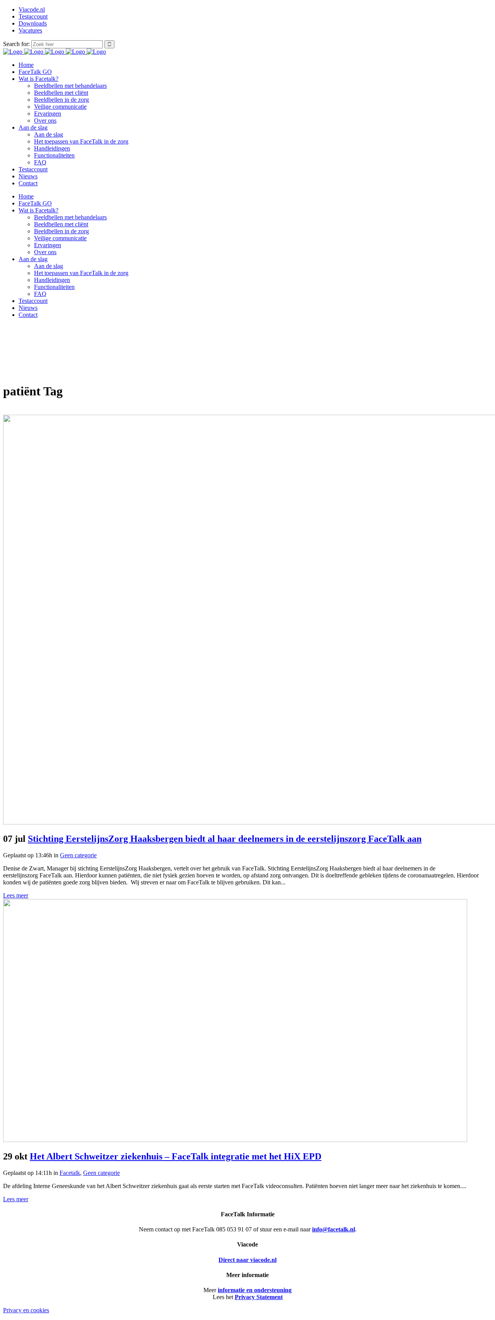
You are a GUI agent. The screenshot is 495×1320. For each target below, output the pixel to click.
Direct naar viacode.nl (247, 1260)
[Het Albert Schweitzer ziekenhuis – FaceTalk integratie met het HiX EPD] (235, 1140)
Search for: (16, 44)
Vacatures (30, 30)
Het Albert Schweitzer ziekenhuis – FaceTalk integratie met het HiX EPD (175, 1156)
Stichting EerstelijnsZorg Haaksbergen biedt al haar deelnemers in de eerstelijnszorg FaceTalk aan (225, 839)
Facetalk (70, 1173)
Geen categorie (78, 855)
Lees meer (15, 895)
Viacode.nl (32, 9)
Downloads (33, 23)
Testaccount (33, 16)
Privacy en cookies (26, 1310)
